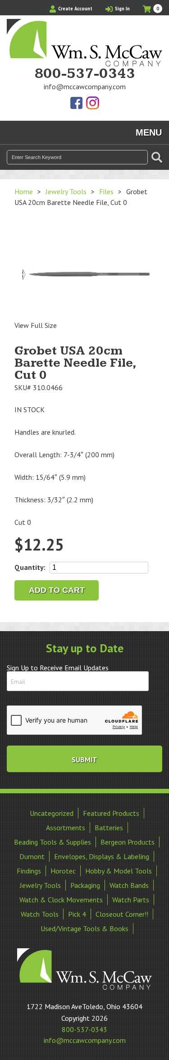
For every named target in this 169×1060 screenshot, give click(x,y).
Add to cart (57, 590)
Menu (149, 132)
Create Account (74, 8)
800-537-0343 (84, 74)
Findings (29, 870)
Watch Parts (130, 899)
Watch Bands (129, 885)
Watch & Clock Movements (61, 899)
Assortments (65, 827)
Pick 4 (77, 914)
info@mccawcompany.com (85, 86)
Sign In (122, 8)
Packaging (85, 885)
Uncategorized (51, 813)
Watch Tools (40, 914)
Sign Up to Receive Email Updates (58, 667)
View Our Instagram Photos (92, 103)
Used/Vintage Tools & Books (84, 928)
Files (106, 191)
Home (23, 191)
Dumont (32, 856)
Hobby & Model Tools (118, 870)
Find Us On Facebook (77, 103)
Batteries (109, 827)
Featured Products (111, 813)
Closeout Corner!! (122, 914)
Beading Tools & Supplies (52, 841)
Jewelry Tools (66, 191)
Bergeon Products (127, 841)
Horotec (63, 870)
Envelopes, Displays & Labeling (101, 856)
